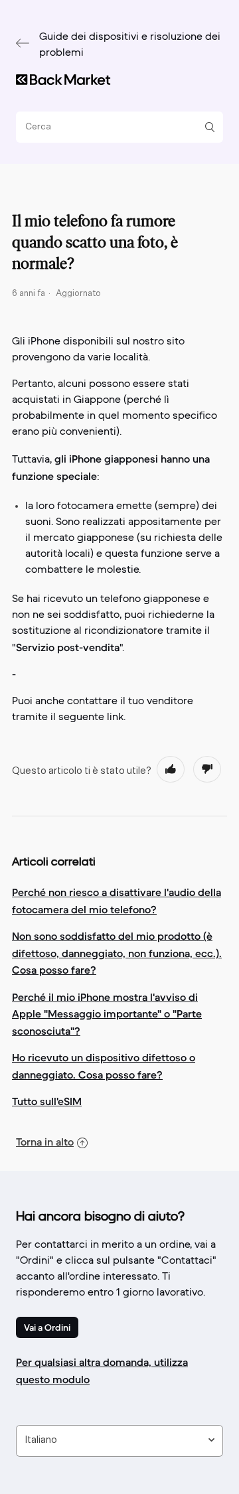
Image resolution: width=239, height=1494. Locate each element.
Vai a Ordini (47, 1327)
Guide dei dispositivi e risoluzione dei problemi (129, 45)
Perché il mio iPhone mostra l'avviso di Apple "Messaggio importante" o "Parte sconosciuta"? (107, 1013)
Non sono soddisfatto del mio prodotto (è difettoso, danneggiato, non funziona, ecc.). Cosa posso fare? (117, 952)
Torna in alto (45, 1141)
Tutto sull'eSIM (47, 1101)
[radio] (171, 769)
